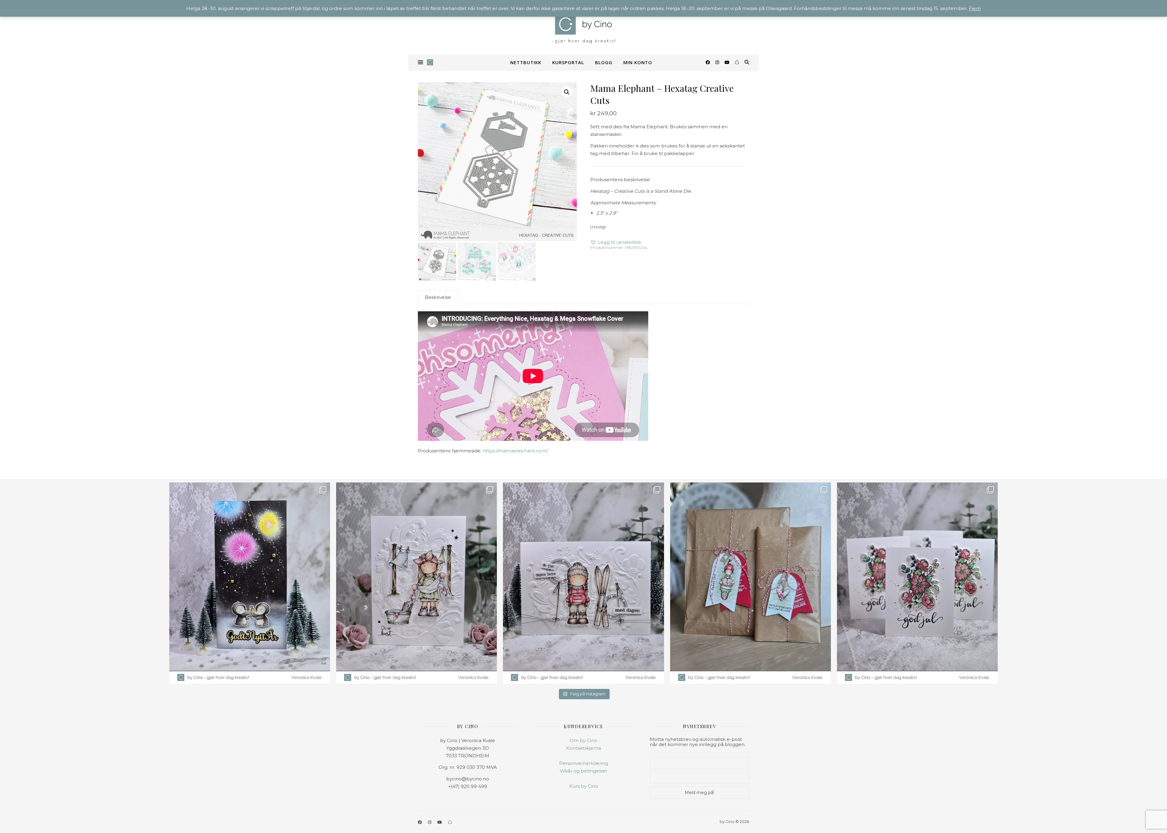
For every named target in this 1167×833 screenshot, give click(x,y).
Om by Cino (583, 740)
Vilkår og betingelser (583, 771)
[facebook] (708, 62)
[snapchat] (737, 62)
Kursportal (568, 62)
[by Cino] (583, 27)
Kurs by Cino (583, 786)
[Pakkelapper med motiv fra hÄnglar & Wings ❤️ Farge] (750, 583)
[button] (566, 92)
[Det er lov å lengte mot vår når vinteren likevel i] (416, 583)
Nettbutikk (525, 62)
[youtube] (728, 62)
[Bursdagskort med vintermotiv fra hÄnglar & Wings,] (583, 583)
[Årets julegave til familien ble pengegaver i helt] (917, 583)
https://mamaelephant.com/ (515, 451)
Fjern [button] (975, 8)
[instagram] (717, 62)
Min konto (637, 62)
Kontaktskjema (583, 748)
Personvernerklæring (583, 763)
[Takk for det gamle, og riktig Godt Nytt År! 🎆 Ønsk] (249, 583)
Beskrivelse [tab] (438, 297)
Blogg (603, 62)
